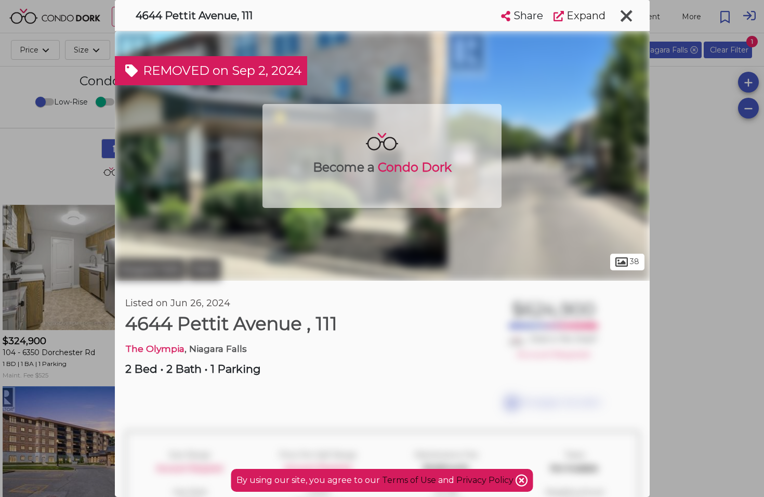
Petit (204, 269)
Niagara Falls (150, 269)
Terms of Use (409, 480)
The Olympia (155, 348)
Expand (584, 15)
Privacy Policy (486, 480)
